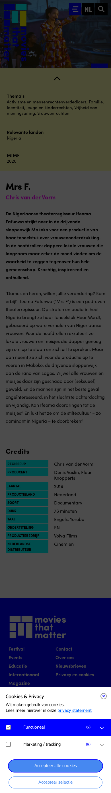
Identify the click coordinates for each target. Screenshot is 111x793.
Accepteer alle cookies (55, 766)
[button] (58, 727)
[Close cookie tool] (103, 696)
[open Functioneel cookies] (102, 728)
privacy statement (74, 710)
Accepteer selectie (55, 782)
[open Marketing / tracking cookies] (102, 745)
